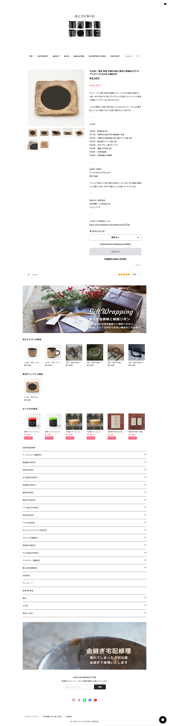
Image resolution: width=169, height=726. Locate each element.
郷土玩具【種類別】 (30, 568)
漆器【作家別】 (28, 470)
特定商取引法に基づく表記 (52, 716)
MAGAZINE (79, 56)
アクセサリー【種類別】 (31, 560)
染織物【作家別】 (29, 485)
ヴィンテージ (28, 583)
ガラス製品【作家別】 (31, 553)
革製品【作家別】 (29, 545)
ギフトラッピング (97, 231)
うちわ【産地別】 (29, 523)
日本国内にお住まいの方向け (115, 259)
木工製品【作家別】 (30, 477)
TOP (31, 56)
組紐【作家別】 (28, 492)
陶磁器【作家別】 (29, 462)
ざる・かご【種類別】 (30, 538)
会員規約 (69, 716)
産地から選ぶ (28, 613)
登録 (100, 687)
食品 (24, 598)
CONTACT (115, 56)
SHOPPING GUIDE (97, 56)
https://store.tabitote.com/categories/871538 (109, 224)
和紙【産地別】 (28, 515)
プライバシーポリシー (32, 716)
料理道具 (26, 575)
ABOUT (56, 56)
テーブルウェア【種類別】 (32, 455)
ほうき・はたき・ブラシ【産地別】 (35, 530)
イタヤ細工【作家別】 (31, 508)
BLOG (66, 56)
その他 (25, 606)
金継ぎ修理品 (28, 591)
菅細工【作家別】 (29, 500)
